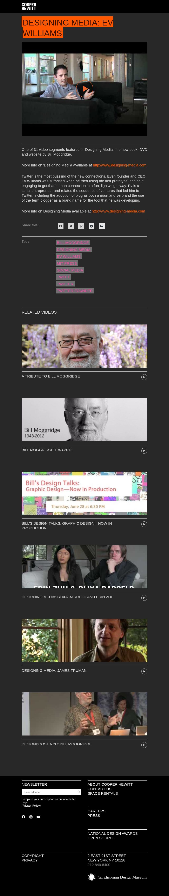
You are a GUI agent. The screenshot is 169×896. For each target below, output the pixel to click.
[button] (145, 6)
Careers (97, 811)
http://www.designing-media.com (119, 165)
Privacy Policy (31, 805)
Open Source (101, 838)
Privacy (30, 860)
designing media (73, 250)
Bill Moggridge (73, 243)
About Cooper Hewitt (110, 784)
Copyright (33, 856)
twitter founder (75, 291)
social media (70, 270)
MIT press (67, 263)
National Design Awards (113, 833)
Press (94, 816)
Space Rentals (103, 793)
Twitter (65, 284)
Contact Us (99, 789)
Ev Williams (69, 256)
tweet (63, 277)
